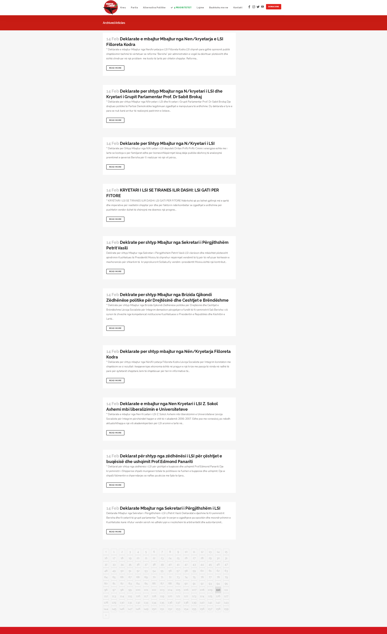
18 (122, 558)
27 (194, 558)
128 (106, 602)
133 (146, 602)
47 (226, 564)
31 (226, 558)
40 (170, 564)
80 (106, 583)
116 (138, 596)
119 (162, 596)
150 (154, 608)
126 (218, 596)
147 (130, 608)
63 (226, 570)
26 (186, 558)
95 (226, 583)
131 (130, 602)
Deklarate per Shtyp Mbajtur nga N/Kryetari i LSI (167, 143)
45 (210, 564)
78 (218, 577)
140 (202, 602)
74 (186, 577)
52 (138, 570)
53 (146, 570)
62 (218, 570)
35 (130, 564)
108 (202, 589)
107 (194, 589)
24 (170, 558)
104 (170, 589)
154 (186, 608)
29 (210, 558)
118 (154, 596)
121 (178, 596)
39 (162, 564)
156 (202, 608)
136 (170, 602)
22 (154, 558)
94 (218, 583)
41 (178, 564)
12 (202, 551)
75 (194, 577)
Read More (115, 68)
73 (178, 577)
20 (138, 558)
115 (130, 596)
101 (146, 589)
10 (186, 551)
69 (146, 577)
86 (154, 583)
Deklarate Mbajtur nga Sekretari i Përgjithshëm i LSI (170, 508)
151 (162, 608)
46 (218, 564)
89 (178, 583)
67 (130, 577)
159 (226, 608)
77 (210, 577)
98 (122, 589)
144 (106, 608)
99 (130, 589)
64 (106, 577)
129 (114, 602)
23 (162, 558)
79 (226, 577)
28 (202, 558)
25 (178, 558)
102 (154, 589)
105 (178, 589)
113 (114, 596)
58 (186, 570)
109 (210, 589)
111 (226, 589)
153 (178, 608)
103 (162, 589)
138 (186, 602)
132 (138, 602)
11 (194, 551)
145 (114, 608)
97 (114, 589)
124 (202, 596)
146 (122, 608)
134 (154, 602)
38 (154, 564)
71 (162, 577)
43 (194, 564)
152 (170, 608)
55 (162, 570)
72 (170, 577)
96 (106, 589)
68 (138, 577)
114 (122, 596)
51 (130, 570)
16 (106, 558)
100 (138, 589)
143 (226, 602)
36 (138, 564)
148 (138, 608)
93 (210, 583)
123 (194, 596)
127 (226, 596)
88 (170, 583)
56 (170, 570)
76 (202, 577)
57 (178, 570)
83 (130, 583)
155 (194, 608)
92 (202, 583)
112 (106, 596)
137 (178, 602)
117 (146, 596)
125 (210, 596)
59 (194, 570)
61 (210, 570)
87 (162, 583)
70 (154, 577)
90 (186, 583)
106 (186, 589)
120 (170, 596)
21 (146, 558)
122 (186, 596)
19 (130, 558)
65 (114, 577)
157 (210, 608)
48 (106, 570)
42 (186, 564)
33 (113, 564)
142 (218, 602)
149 (146, 608)
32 (106, 564)
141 (210, 602)
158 (218, 608)
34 (122, 564)
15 (226, 551)
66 (122, 577)
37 (146, 564)
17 (114, 558)
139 (194, 602)
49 (114, 570)
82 (122, 583)
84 (138, 583)
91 (194, 583)
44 (202, 564)
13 (210, 551)
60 (202, 570)
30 (218, 558)
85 (146, 583)
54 (154, 570)
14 (218, 551)
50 (122, 570)
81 (114, 583)
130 (122, 602)
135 (162, 602)
